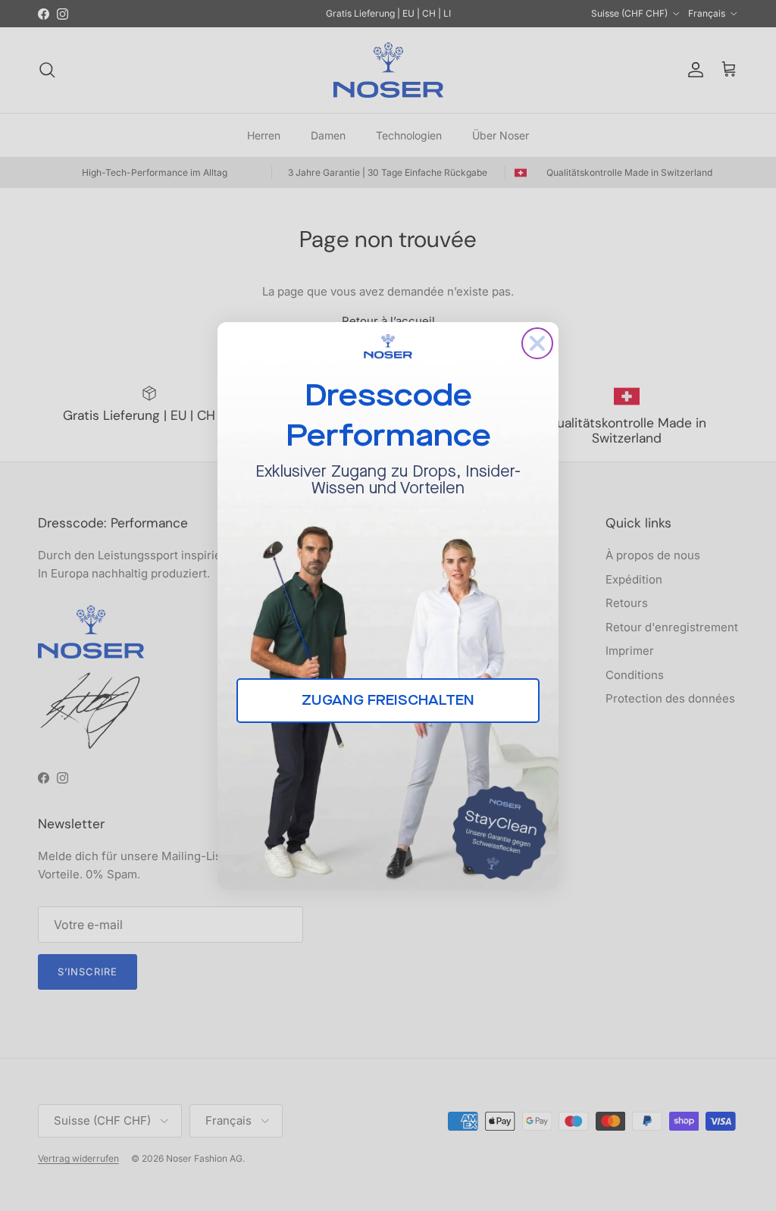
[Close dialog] (537, 343)
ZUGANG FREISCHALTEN (388, 700)
